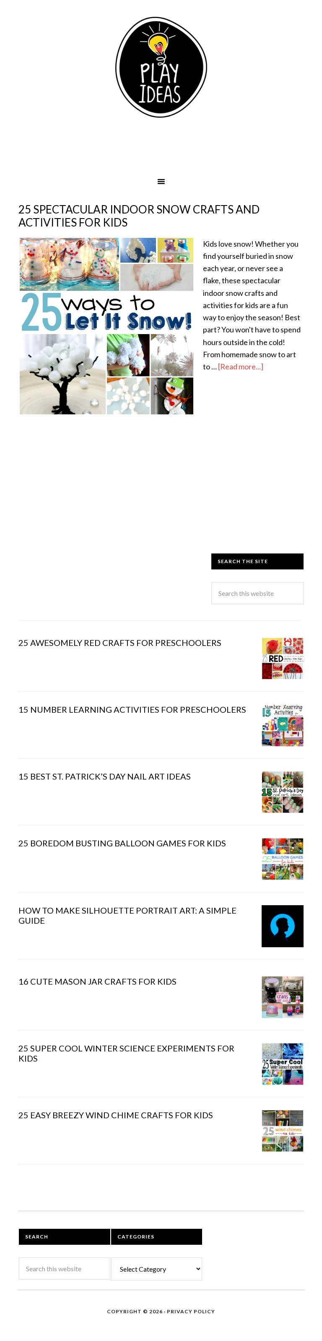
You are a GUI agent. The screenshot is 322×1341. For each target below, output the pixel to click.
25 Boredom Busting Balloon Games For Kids (122, 843)
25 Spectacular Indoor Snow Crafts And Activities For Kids (139, 216)
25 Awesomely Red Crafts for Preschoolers (119, 643)
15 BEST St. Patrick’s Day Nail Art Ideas (104, 776)
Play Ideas (161, 67)
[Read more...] (240, 366)
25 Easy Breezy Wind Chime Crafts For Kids (115, 1115)
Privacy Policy (191, 1311)
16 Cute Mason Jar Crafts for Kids (97, 981)
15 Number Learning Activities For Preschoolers (132, 709)
